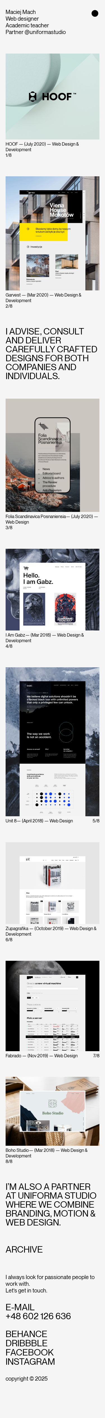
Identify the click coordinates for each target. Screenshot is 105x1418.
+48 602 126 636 (38, 1316)
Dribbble (27, 1343)
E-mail (20, 1307)
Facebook (30, 1352)
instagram (30, 1362)
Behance (26, 1334)
